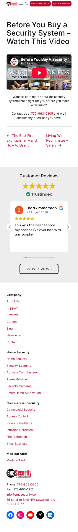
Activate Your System (21, 372)
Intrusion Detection (19, 430)
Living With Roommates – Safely (57, 140)
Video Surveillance (19, 423)
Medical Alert (15, 460)
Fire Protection (16, 436)
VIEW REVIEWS (39, 269)
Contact (12, 342)
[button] (68, 226)
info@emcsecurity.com (22, 494)
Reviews (12, 315)
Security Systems (18, 365)
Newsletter (14, 335)
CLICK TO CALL (62, 3)
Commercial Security (20, 409)
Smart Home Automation (23, 393)
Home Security (16, 358)
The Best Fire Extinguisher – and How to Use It (21, 140)
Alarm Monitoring (18, 379)
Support (12, 308)
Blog (9, 328)
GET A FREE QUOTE (40, 3)
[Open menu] (21, 3)
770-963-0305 (42, 113)
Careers (11, 321)
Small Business (16, 443)
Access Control (17, 416)
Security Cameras (18, 386)
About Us (13, 301)
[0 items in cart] (26, 4)
